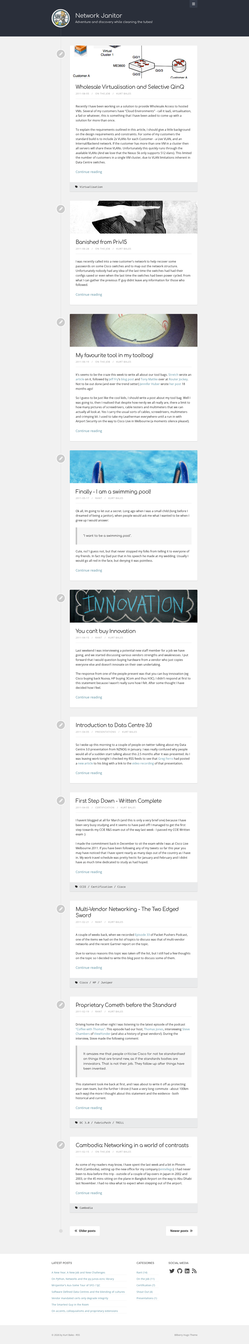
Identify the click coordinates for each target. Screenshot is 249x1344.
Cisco (121, 887)
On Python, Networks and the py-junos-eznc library (83, 1279)
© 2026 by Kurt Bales (63, 1335)
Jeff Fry (113, 379)
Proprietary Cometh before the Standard (126, 1005)
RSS (78, 1335)
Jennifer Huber (150, 384)
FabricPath (102, 1122)
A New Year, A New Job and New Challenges (78, 1272)
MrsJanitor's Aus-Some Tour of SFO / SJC (76, 1285)
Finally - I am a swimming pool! (113, 492)
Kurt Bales (123, 93)
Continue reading (89, 172)
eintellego (166, 1169)
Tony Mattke (149, 379)
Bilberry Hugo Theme (185, 1335)
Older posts (87, 1231)
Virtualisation (91, 187)
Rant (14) (142, 1272)
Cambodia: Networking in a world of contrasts (132, 1145)
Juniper (106, 982)
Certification (104, 807)
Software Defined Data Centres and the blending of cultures (88, 1291)
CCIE (83, 887)
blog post (127, 379)
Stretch (173, 375)
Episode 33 (142, 935)
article (80, 379)
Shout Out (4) (145, 1291)
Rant (98, 498)
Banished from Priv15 (101, 242)
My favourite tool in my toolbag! (114, 355)
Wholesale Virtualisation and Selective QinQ (130, 87)
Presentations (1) (147, 1298)
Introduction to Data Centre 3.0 (114, 725)
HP (94, 982)
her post (175, 384)
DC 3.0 (85, 1122)
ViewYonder (102, 1034)
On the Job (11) (146, 1279)
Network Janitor (98, 15)
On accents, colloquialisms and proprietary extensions (85, 1311)
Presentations (105, 731)
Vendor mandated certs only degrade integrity (80, 1298)
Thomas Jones (153, 1029)
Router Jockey (178, 379)
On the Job (102, 93)
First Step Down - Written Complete (119, 801)
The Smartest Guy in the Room (70, 1304)
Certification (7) (146, 1285)
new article (85, 763)
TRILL (120, 1122)
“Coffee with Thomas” (90, 1029)
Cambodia (86, 1208)
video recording (143, 763)
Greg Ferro (165, 759)
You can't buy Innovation (106, 631)
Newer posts (179, 1231)
